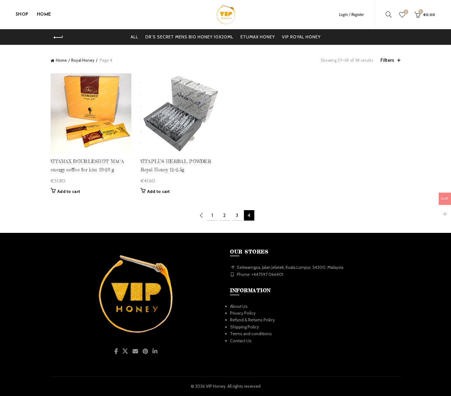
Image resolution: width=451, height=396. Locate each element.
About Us (239, 306)
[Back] (58, 37)
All (134, 37)
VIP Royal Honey (301, 37)
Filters (387, 60)
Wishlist (406, 12)
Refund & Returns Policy (252, 320)
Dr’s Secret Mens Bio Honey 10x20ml (189, 37)
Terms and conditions (251, 333)
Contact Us (241, 340)
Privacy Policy (243, 313)
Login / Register (351, 14)
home (44, 14)
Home (61, 60)
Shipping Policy (244, 327)
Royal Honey (82, 60)
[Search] (389, 14)
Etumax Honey (258, 37)
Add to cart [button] (68, 191)
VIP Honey (216, 386)
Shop (22, 14)
